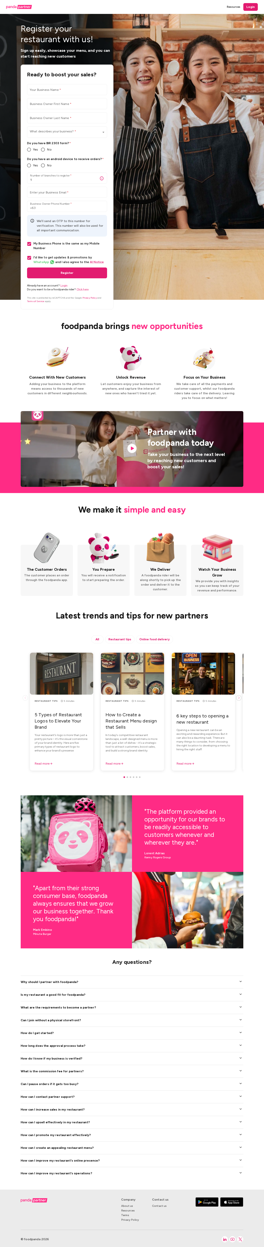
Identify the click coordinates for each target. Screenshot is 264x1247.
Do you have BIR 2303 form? (49, 143)
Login (64, 285)
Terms (125, 1215)
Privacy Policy (90, 297)
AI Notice (97, 262)
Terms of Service (35, 301)
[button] (67, 132)
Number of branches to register (51, 175)
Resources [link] (233, 7)
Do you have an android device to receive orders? (65, 159)
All (97, 639)
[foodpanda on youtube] (232, 1239)
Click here (83, 289)
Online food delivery (154, 639)
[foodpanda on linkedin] (225, 1239)
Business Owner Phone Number (51, 203)
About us (127, 1206)
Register (67, 273)
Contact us (159, 1206)
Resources (128, 1210)
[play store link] (207, 1209)
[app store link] (231, 1209)
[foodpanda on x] (240, 1239)
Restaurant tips (119, 639)
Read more (42, 763)
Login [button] (250, 7)
